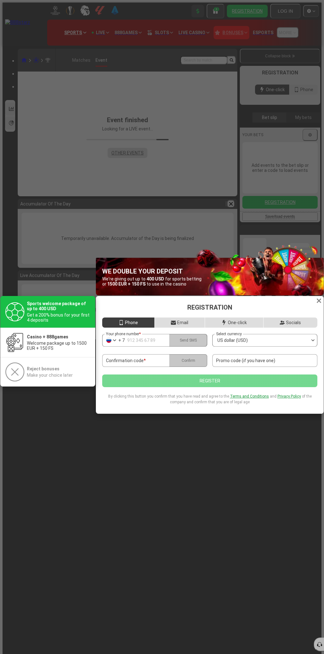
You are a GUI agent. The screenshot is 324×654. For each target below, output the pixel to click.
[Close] (319, 300)
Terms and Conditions (249, 396)
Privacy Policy (289, 396)
